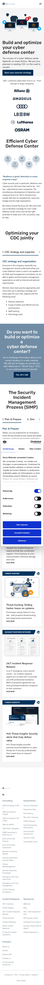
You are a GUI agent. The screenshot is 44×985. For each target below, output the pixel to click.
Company (6, 942)
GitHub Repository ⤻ (32, 932)
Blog (25, 908)
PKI (16, 975)
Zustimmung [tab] (8, 449)
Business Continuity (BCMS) (9, 852)
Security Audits (29, 838)
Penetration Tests (29, 809)
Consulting (7, 801)
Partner (5, 950)
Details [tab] (22, 449)
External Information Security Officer (10, 859)
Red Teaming (28, 813)
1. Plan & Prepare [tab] (11, 419)
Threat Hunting (8, 918)
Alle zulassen (22, 525)
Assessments (29, 801)
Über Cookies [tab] (35, 449)
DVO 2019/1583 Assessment (8, 846)
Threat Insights (8, 908)
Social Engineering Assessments (30, 826)
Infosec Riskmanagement (8, 865)
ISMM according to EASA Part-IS (9, 833)
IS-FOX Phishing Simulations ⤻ (8, 890)
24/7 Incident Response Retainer (11, 912)
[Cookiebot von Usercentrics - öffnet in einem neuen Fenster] (31, 442)
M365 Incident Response (7, 927)
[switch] (37, 498)
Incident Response (10, 899)
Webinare (26, 904)
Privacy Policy (24, 975)
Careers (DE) (7, 954)
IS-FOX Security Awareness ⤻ (8, 963)
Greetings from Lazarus (32, 922)
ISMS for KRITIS (8, 824)
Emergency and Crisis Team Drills (10, 878)
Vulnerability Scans (30, 841)
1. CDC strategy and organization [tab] (20, 251)
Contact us (6, 958)
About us (5, 946)
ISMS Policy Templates (10, 828)
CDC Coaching (7, 904)
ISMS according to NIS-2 (11, 806)
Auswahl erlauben (22, 533)
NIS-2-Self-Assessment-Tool (32, 912)
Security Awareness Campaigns (9, 871)
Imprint (34, 975)
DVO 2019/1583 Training (8, 839)
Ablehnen (22, 541)
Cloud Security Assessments (28, 832)
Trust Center (21, 980)
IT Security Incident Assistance (9, 933)
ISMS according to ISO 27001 (10, 819)
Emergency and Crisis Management (10, 884)
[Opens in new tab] (3, 794)
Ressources (28, 899)
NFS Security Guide (30, 918)
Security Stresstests (30, 805)
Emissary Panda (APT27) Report (32, 927)
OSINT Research (29, 821)
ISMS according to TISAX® (9, 813)
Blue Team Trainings (30, 817)
